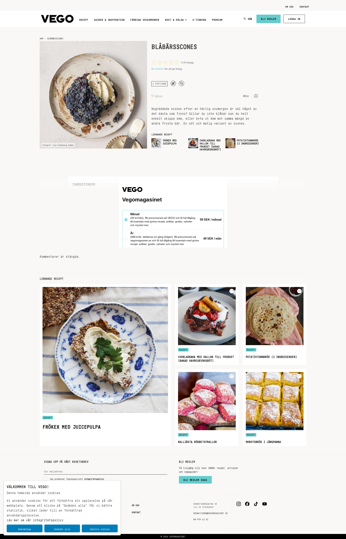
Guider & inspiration (109, 19)
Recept (83, 19)
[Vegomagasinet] (57, 19)
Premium (217, 19)
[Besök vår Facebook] (247, 504)
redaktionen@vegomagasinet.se (210, 512)
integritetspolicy (94, 478)
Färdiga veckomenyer (144, 19)
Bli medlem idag (195, 479)
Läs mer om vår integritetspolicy (35, 519)
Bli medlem (268, 18)
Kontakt (304, 6)
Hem (41, 38)
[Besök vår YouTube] (264, 504)
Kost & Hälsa (174, 19)
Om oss (289, 6)
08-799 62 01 (201, 519)
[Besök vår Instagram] (238, 504)
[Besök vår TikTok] (256, 504)
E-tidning (199, 19)
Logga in (294, 18)
